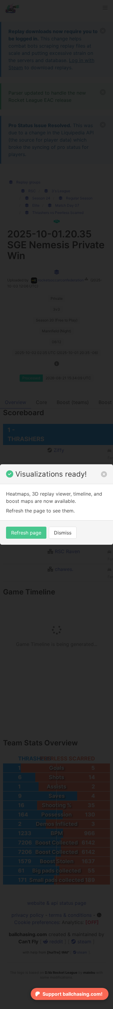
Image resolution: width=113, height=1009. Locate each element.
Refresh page (26, 533)
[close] (104, 474)
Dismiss (62, 533)
